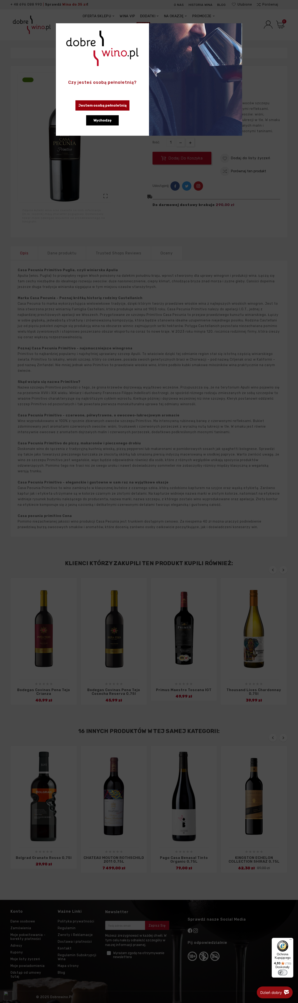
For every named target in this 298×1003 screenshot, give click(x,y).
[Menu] (290, 940)
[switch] (282, 972)
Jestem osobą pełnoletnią (102, 105)
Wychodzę (102, 120)
